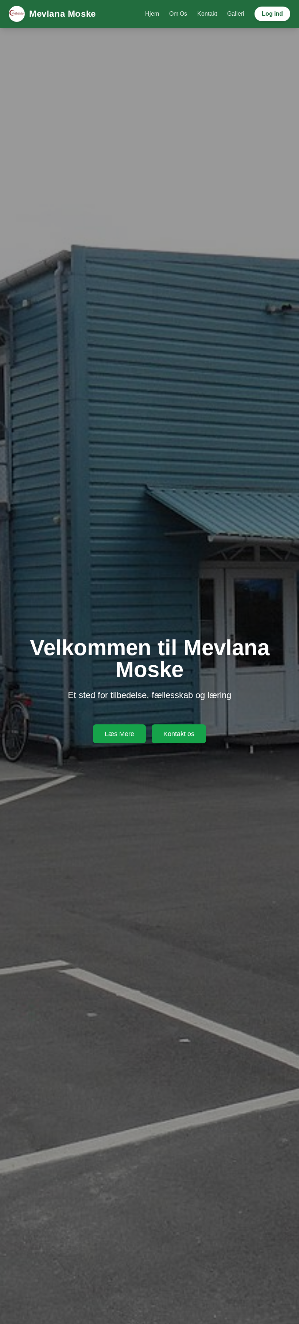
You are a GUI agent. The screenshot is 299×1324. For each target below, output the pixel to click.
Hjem (152, 14)
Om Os (178, 14)
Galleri (235, 14)
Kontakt (207, 14)
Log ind (272, 14)
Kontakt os (178, 734)
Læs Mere (119, 734)
